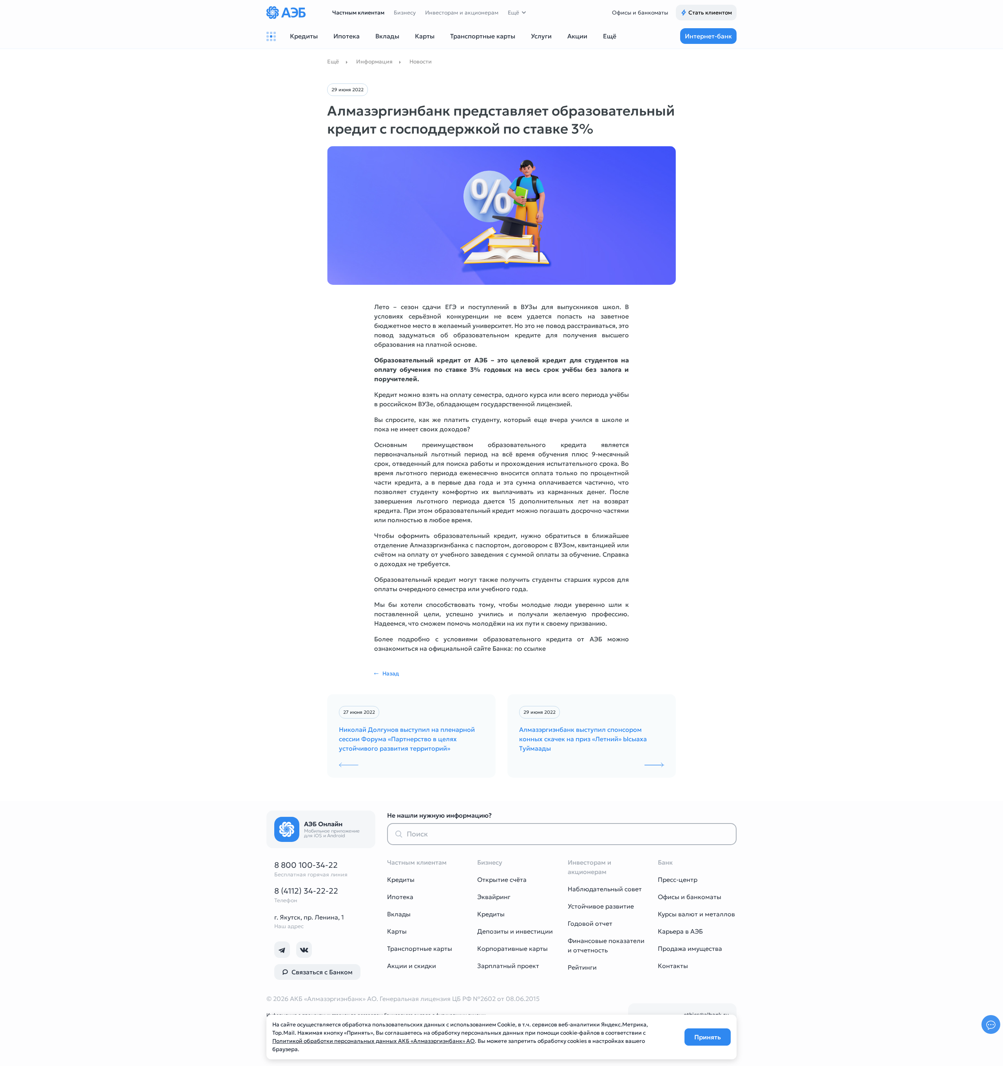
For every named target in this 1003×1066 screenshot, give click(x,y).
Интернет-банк (708, 36)
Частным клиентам (358, 12)
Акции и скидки (411, 966)
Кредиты (401, 879)
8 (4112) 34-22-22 (306, 891)
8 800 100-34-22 (306, 865)
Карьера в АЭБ (680, 931)
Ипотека (400, 897)
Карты (397, 931)
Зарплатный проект (508, 966)
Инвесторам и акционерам (461, 12)
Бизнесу (405, 12)
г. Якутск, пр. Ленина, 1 (309, 917)
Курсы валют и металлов (696, 914)
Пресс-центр (677, 879)
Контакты (673, 966)
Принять (707, 1037)
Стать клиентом (710, 12)
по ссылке (530, 648)
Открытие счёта (502, 879)
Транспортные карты (419, 948)
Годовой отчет (590, 923)
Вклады (399, 914)
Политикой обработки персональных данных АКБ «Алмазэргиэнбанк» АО (373, 1040)
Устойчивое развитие (601, 906)
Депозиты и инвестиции (515, 931)
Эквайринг (494, 897)
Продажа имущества (690, 948)
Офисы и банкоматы (640, 12)
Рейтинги (582, 967)
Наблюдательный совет (605, 889)
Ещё (513, 12)
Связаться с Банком (322, 972)
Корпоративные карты (512, 948)
